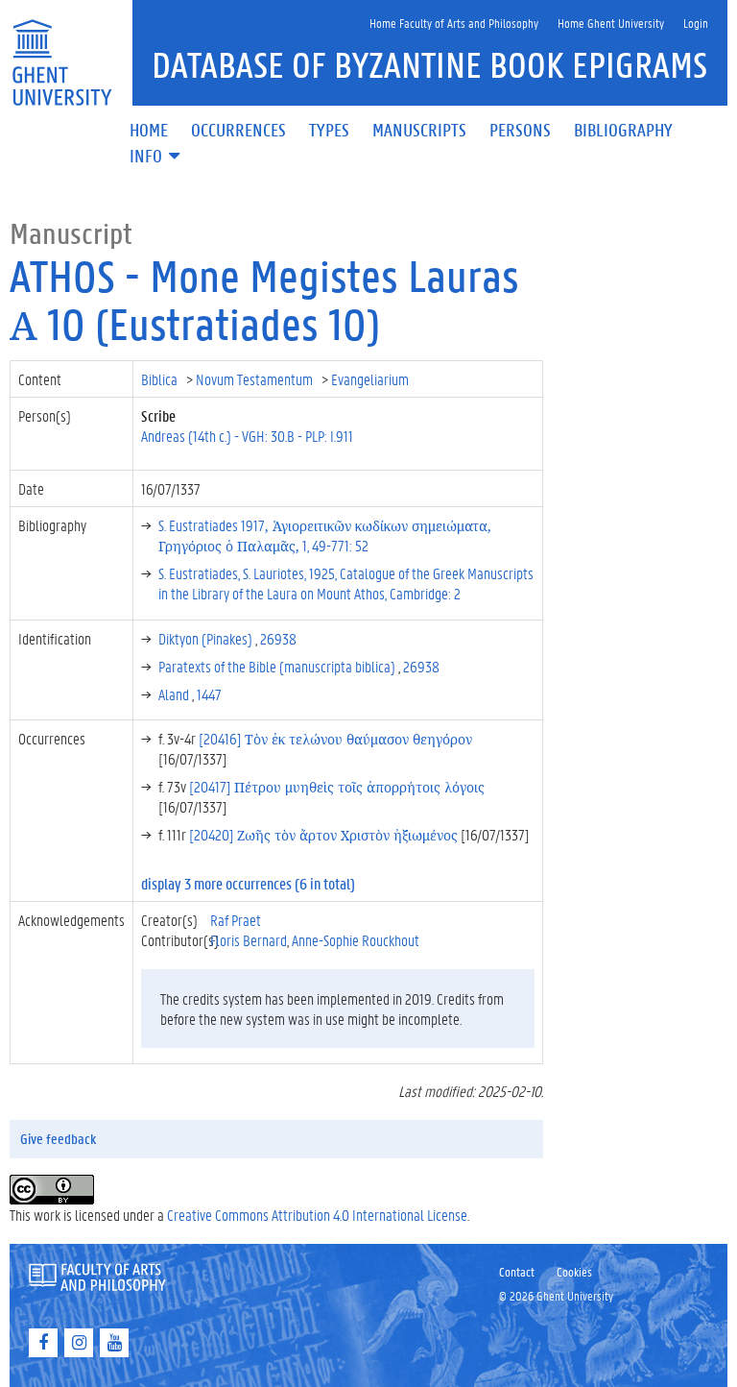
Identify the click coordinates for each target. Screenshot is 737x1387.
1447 (209, 694)
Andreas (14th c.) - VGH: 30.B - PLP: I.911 (247, 436)
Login (695, 22)
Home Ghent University (611, 22)
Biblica (160, 379)
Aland (175, 694)
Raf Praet (235, 920)
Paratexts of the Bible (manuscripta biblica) (278, 666)
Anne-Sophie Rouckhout (355, 940)
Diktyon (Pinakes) (206, 638)
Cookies (574, 1271)
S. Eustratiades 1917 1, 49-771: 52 (324, 535)
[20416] (335, 738)
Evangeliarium (371, 379)
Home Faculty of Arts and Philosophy (453, 22)
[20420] (323, 834)
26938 (278, 638)
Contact (517, 1271)
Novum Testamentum (256, 379)
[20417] (337, 786)
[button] (156, 157)
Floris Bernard (248, 940)
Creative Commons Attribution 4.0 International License (317, 1214)
